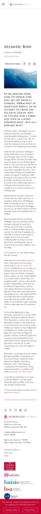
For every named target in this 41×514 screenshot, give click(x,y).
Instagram (15, 410)
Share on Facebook (24, 63)
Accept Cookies (11, 509)
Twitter (10, 410)
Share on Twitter (29, 63)
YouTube (20, 410)
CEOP (6, 456)
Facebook (5, 410)
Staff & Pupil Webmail (11, 449)
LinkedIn (25, 410)
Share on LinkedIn (34, 63)
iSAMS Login (8, 453)
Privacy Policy (30, 509)
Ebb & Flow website (11, 392)
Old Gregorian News (11, 56)
